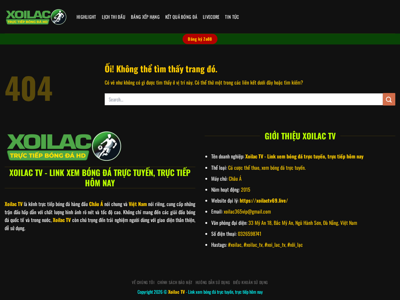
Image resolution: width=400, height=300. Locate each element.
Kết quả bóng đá (181, 16)
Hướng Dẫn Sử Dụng (213, 282)
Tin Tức (232, 16)
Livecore (211, 16)
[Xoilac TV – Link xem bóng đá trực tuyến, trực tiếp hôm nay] (36, 17)
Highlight (86, 16)
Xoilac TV (176, 291)
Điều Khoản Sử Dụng (250, 282)
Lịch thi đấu (113, 16)
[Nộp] (389, 99)
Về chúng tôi (143, 282)
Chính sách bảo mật (175, 282)
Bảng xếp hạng (145, 16)
